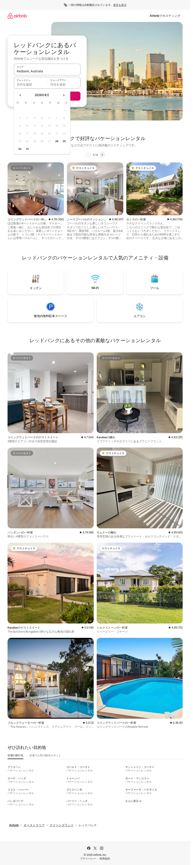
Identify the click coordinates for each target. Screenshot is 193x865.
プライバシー (88, 858)
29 (64, 141)
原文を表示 (119, 5)
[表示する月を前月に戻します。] (20, 95)
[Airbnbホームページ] (17, 16)
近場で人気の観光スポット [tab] (45, 755)
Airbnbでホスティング (165, 16)
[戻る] (88, 155)
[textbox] (30, 84)
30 (19, 149)
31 (27, 149)
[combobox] (47, 71)
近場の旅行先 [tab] (15, 755)
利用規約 (105, 858)
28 (56, 141)
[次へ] (102, 155)
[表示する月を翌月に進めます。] (64, 95)
